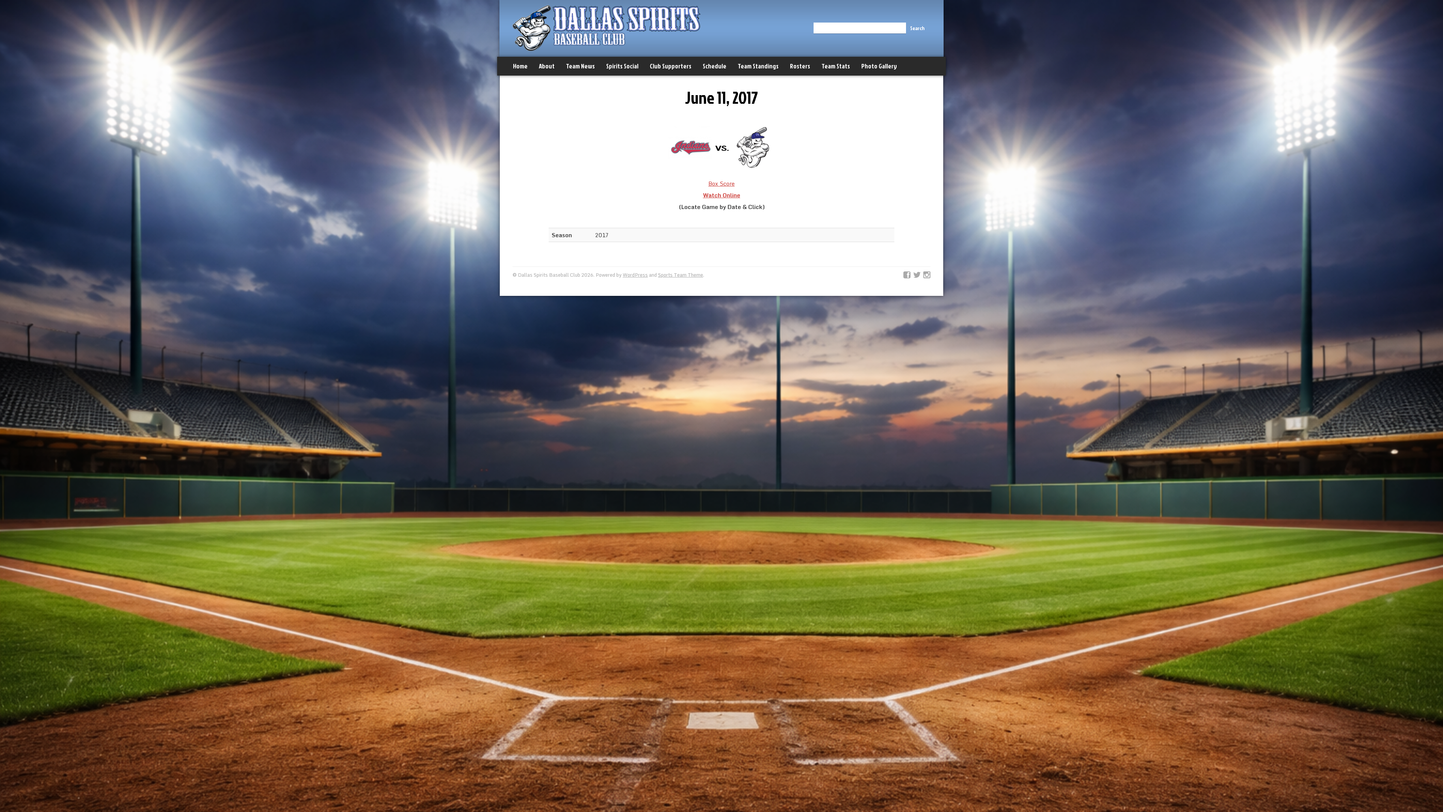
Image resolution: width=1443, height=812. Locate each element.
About (547, 66)
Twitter (917, 275)
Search (917, 28)
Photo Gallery (879, 66)
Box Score (721, 183)
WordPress (635, 275)
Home (520, 66)
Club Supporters (670, 66)
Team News (580, 66)
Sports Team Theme (680, 275)
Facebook (907, 275)
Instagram (926, 275)
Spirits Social (622, 66)
